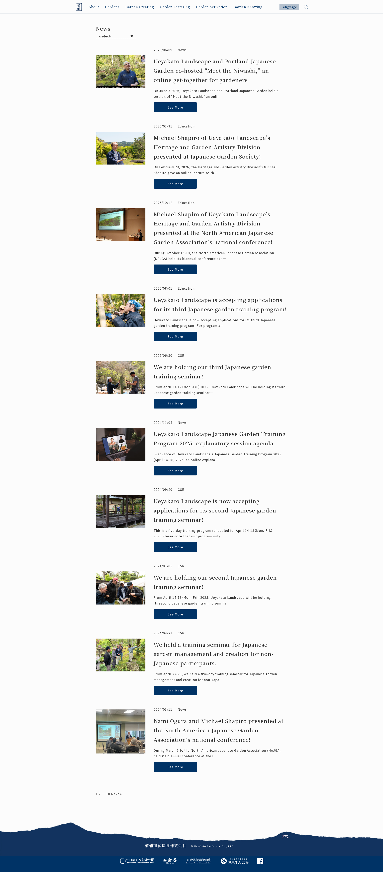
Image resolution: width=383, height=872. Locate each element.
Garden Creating (139, 7)
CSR (181, 355)
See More (175, 107)
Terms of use (220, 808)
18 (108, 793)
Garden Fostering (175, 7)
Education (186, 126)
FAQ (155, 808)
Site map (246, 808)
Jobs (184, 808)
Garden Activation (212, 7)
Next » (116, 793)
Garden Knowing (248, 7)
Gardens (112, 7)
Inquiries (130, 814)
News (182, 49)
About (94, 7)
